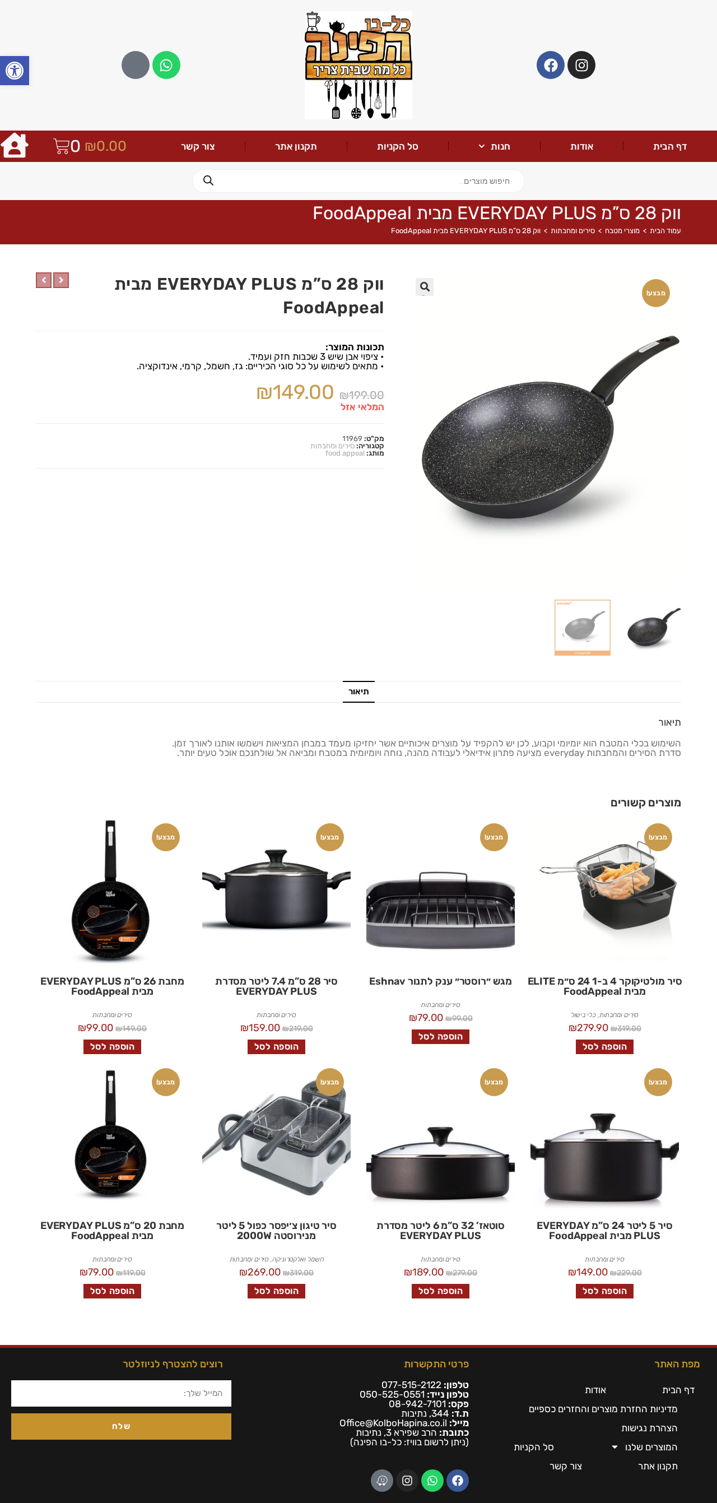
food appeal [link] (345, 453)
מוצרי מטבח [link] (622, 230)
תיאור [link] (358, 691)
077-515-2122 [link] (411, 1384)
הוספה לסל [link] (605, 1046)
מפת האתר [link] (677, 1364)
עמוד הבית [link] (665, 230)
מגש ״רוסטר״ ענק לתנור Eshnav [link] (440, 981)
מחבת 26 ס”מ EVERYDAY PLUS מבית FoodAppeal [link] (112, 986)
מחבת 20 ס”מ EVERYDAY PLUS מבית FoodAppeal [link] (112, 1231)
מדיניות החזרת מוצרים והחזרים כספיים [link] (603, 1408)
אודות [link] (581, 146)
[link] (14, 70)
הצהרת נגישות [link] (649, 1428)
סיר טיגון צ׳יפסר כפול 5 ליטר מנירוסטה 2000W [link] (276, 1231)
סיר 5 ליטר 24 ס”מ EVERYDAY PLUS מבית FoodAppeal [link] (604, 1231)
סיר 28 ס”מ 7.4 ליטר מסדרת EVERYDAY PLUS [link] (276, 986)
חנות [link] (500, 146)
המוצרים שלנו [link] (651, 1447)
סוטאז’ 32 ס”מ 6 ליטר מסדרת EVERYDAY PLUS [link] (440, 1231)
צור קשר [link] (198, 146)
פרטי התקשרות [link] (436, 1364)
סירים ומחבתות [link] (573, 230)
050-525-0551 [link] (392, 1394)
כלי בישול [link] (583, 1015)
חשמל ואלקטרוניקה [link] (297, 1259)
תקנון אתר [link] (296, 146)
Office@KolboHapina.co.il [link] (393, 1422)
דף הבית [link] (670, 146)
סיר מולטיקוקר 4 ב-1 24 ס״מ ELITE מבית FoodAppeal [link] (605, 986)
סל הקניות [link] (397, 146)
